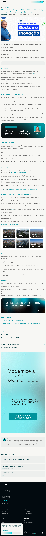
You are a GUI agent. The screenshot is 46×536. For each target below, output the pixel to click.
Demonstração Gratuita (37, 1)
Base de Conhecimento (28, 522)
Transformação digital (7, 100)
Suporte (25, 520)
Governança (7, 7)
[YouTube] (6, 500)
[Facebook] (4, 500)
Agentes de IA (4, 511)
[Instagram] (2, 500)
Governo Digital (27, 511)
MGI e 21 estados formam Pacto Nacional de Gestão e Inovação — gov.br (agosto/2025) (22, 323)
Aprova (12, 209)
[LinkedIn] (9, 500)
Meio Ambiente (27, 515)
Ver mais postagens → (5, 478)
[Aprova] (4, 1)
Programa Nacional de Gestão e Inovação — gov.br (14, 320)
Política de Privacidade (6, 530)
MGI (33, 73)
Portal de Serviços (5, 513)
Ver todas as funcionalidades (7, 515)
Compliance (4, 520)
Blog (2, 7)
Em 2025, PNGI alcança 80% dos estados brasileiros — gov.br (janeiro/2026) (19, 325)
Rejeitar (16, 532)
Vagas (3, 522)
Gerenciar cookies (5, 503)
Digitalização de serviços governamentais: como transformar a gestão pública (25, 189)
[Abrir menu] (44, 1)
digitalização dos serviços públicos (18, 172)
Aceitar (7, 532)
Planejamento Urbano (28, 513)
